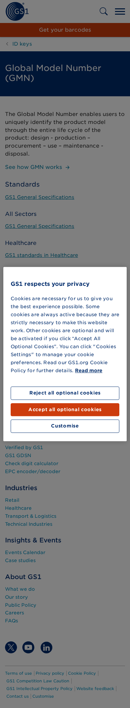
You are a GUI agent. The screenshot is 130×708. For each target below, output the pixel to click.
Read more (88, 370)
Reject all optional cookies (65, 393)
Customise (65, 426)
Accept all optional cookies (65, 409)
